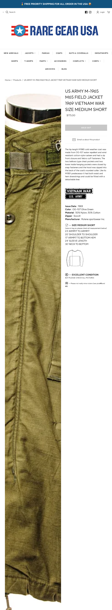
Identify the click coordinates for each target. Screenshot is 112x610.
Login (102, 12)
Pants (43, 61)
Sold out (86, 128)
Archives (50, 69)
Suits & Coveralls (78, 53)
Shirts (14, 61)
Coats (59, 53)
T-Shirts (28, 61)
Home (8, 80)
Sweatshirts (101, 53)
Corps (95, 61)
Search (12, 12)
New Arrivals (11, 53)
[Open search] (7, 12)
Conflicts (78, 61)
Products (17, 80)
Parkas (45, 53)
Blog (64, 69)
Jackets (29, 53)
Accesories (60, 61)
